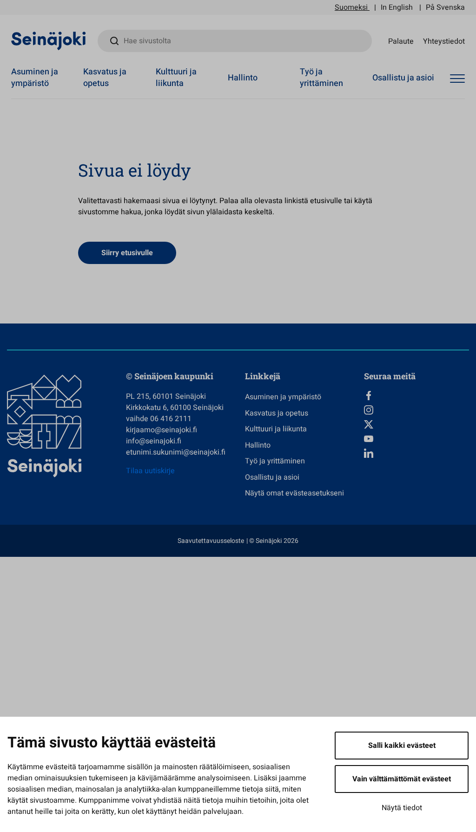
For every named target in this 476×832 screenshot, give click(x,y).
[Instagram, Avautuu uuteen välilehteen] (416, 410)
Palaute (401, 40)
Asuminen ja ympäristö (34, 78)
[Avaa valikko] (457, 79)
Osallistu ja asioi (403, 78)
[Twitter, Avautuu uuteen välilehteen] (416, 424)
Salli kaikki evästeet (402, 745)
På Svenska (445, 7)
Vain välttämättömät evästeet (401, 779)
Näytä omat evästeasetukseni (294, 493)
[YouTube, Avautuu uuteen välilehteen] (416, 438)
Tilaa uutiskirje (150, 470)
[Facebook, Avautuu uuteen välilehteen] (416, 395)
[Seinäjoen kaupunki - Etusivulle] (48, 40)
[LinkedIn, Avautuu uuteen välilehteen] (416, 453)
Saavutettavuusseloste (211, 541)
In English (397, 7)
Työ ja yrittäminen (321, 78)
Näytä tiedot (402, 807)
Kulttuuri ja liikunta (176, 78)
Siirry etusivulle (127, 252)
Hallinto (243, 78)
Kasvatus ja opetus (104, 78)
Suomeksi (351, 7)
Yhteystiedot (444, 40)
